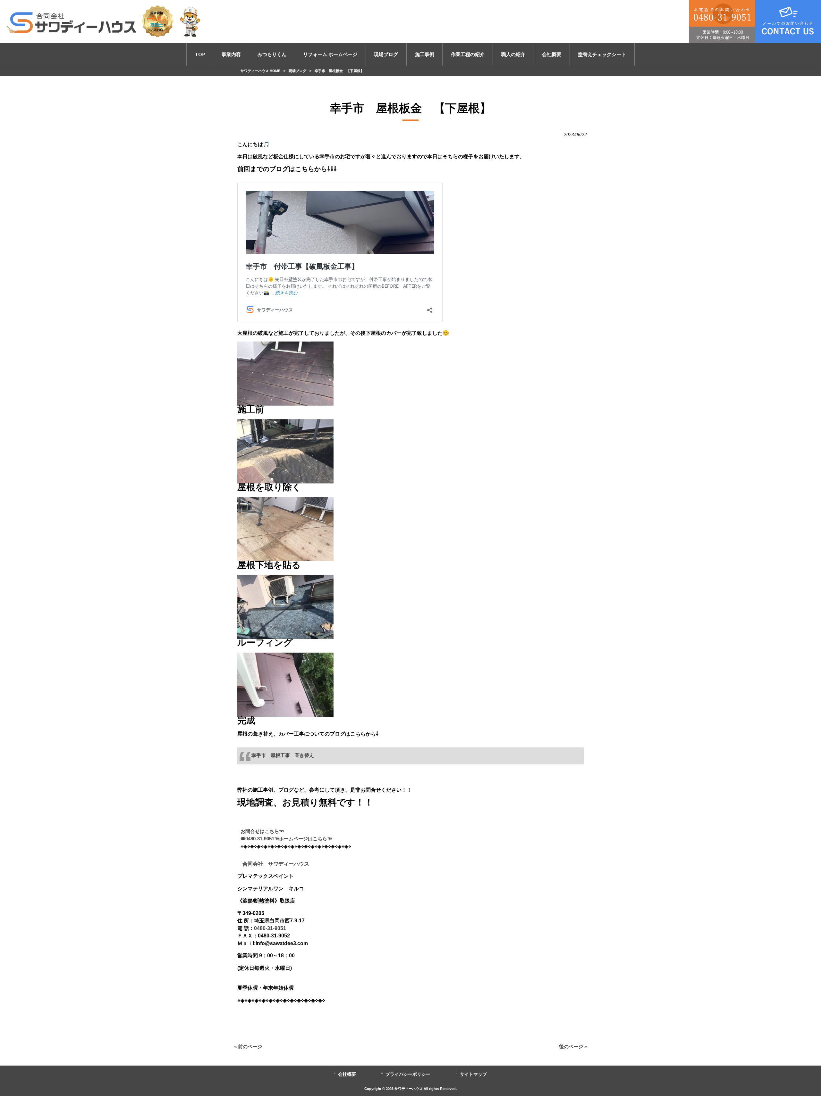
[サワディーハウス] (104, 21)
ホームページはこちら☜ (305, 838)
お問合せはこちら (260, 831)
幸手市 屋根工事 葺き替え (285, 755)
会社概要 (347, 1074)
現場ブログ (297, 71)
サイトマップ (473, 1074)
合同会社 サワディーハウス (273, 864)
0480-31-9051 (270, 928)
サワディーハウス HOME (260, 71)
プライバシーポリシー (407, 1074)
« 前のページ (248, 1046)
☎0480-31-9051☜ (260, 838)
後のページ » (573, 1046)
